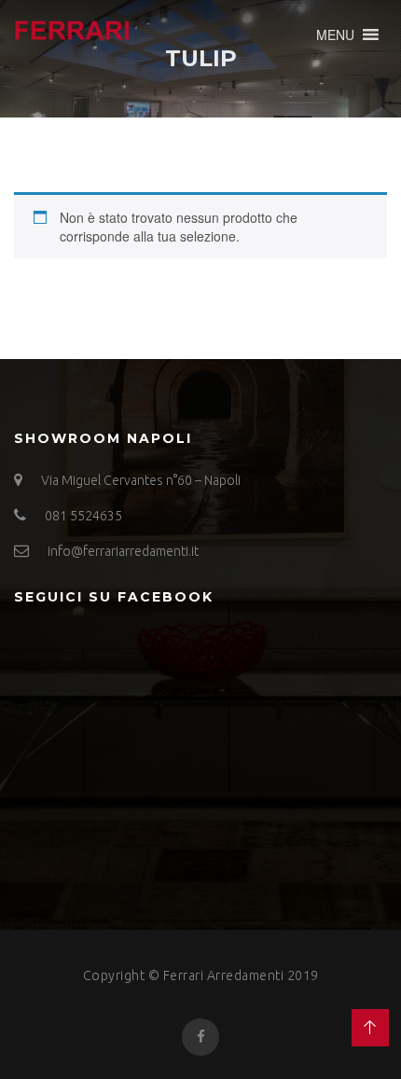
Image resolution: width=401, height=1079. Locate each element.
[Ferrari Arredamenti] (72, 26)
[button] (335, 34)
